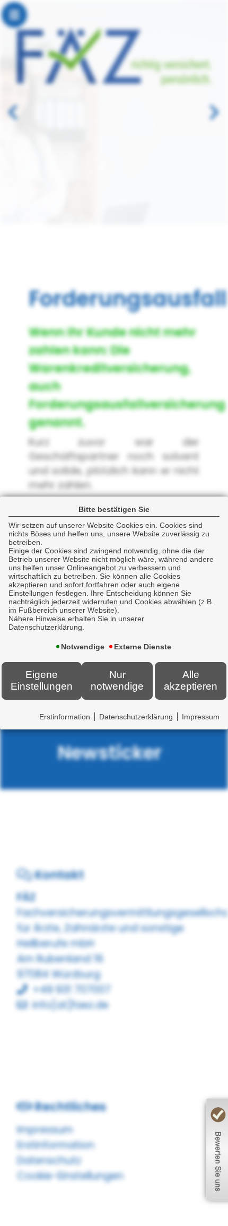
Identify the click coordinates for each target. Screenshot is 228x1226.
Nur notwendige (117, 680)
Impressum (201, 716)
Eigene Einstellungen (42, 680)
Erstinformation (64, 716)
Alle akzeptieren (190, 680)
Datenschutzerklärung (136, 716)
